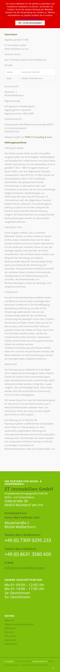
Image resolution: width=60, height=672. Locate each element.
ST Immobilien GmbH (23, 661)
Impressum (10, 639)
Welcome (9, 620)
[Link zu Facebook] (53, 668)
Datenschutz (11, 643)
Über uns (9, 632)
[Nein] (56, 14)
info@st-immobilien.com (24, 567)
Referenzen (10, 628)
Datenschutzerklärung (30, 18)
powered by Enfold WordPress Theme (34, 665)
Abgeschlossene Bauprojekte (19, 624)
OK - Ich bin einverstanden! (30, 23)
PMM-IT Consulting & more (38, 137)
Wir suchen (10, 636)
